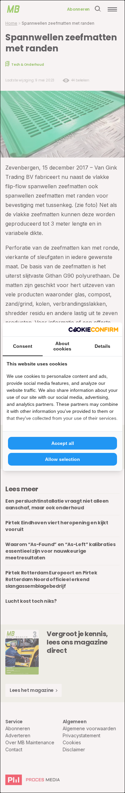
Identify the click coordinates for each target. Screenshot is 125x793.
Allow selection (62, 459)
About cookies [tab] (62, 346)
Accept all (62, 443)
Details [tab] (102, 346)
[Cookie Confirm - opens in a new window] (93, 329)
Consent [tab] (22, 346)
